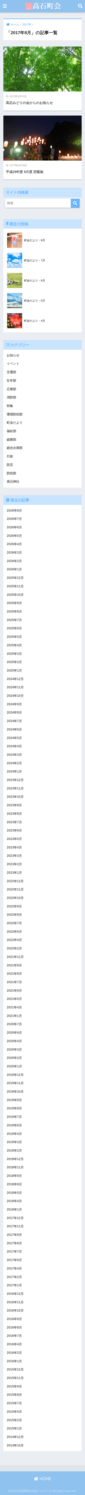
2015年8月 (14, 1394)
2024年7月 (14, 721)
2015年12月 (15, 1369)
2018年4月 (14, 1201)
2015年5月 (14, 1411)
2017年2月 (14, 1277)
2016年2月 (14, 1352)
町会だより (15, 422)
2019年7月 (14, 1116)
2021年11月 (15, 957)
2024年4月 (14, 746)
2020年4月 (14, 1041)
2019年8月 (14, 1108)
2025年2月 (14, 662)
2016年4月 (14, 1344)
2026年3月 (14, 552)
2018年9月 (14, 1175)
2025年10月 (15, 594)
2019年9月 (14, 1100)
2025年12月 (15, 577)
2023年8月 (14, 813)
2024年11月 (15, 687)
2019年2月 (14, 1150)
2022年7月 (14, 923)
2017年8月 (14, 1243)
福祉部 (11, 431)
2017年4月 (14, 1268)
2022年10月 (15, 898)
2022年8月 (14, 914)
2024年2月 (14, 763)
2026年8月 (14, 510)
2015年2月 (14, 1420)
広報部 (11, 389)
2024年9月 (14, 704)
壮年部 (11, 380)
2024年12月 (15, 679)
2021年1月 (14, 1016)
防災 (10, 464)
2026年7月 (14, 518)
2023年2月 (14, 864)
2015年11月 (15, 1378)
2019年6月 (14, 1125)
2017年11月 (15, 1226)
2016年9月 (14, 1319)
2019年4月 (14, 1133)
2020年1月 (14, 1066)
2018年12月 (15, 1159)
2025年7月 (14, 620)
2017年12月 (15, 1218)
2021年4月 (14, 1007)
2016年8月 (14, 1327)
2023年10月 (15, 796)
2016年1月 (14, 1361)
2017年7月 (14, 1251)
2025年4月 (14, 645)
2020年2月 (14, 1058)
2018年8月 (14, 1184)
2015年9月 (14, 1386)
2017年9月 (14, 1234)
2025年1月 (14, 670)
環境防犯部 (15, 414)
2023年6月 (14, 830)
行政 (10, 456)
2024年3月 (14, 754)
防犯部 (11, 473)
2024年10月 (15, 695)
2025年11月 (15, 586)
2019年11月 (15, 1083)
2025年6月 (14, 628)
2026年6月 (14, 527)
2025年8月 (14, 611)
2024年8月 (14, 712)
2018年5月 (14, 1192)
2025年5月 (14, 636)
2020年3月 (14, 1049)
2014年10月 (15, 1445)
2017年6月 (14, 1260)
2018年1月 (14, 1209)
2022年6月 (14, 931)
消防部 (11, 397)
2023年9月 (14, 805)
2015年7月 (14, 1403)
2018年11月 (15, 1167)
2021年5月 (14, 999)
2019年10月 (15, 1091)
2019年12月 (15, 1074)
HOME (44, 1478)
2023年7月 (14, 822)
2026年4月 (14, 544)
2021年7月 (14, 982)
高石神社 (13, 481)
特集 (10, 405)
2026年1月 (14, 569)
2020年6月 (14, 1032)
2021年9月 (14, 965)
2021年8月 (14, 973)
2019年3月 (14, 1142)
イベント (13, 363)
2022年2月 (14, 948)
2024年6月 (14, 729)
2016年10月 (15, 1310)
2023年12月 (15, 780)
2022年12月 (15, 881)
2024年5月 (14, 738)
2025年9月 (14, 603)
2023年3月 (14, 855)
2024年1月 (14, 771)
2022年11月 (15, 889)
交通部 (11, 372)
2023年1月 (14, 872)
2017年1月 (14, 1285)
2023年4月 (14, 847)
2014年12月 (15, 1437)
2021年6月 (14, 990)
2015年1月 (14, 1428)
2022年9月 (14, 906)
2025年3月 (14, 653)
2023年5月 (14, 839)
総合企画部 (15, 447)
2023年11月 (15, 788)
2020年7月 (14, 1024)
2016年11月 (15, 1302)
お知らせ (13, 355)
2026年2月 (14, 561)
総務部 (11, 439)
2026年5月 (14, 535)
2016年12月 (15, 1293)
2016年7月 (14, 1335)
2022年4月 (14, 940)
